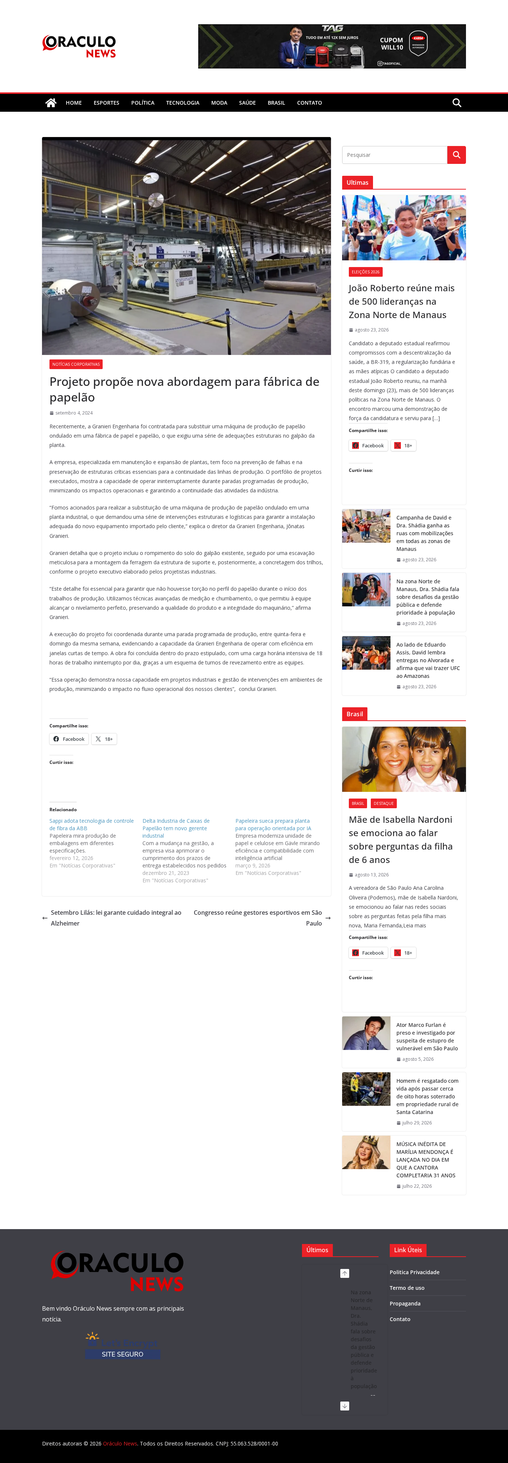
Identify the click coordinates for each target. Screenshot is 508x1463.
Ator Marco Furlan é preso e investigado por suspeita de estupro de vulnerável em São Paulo (427, 1036)
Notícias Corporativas (76, 364)
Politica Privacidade (415, 1272)
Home (74, 102)
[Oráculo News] (51, 103)
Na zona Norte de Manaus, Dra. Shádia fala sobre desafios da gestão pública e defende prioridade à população (427, 597)
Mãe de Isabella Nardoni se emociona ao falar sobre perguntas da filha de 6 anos (401, 839)
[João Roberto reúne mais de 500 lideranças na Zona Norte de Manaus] (404, 227)
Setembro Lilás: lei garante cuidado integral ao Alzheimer (116, 917)
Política (142, 102)
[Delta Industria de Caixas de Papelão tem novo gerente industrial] (188, 850)
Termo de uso (407, 1287)
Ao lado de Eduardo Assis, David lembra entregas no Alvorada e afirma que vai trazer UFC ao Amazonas (428, 660)
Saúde (247, 102)
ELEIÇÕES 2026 (366, 271)
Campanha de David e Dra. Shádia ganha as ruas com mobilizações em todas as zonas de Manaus (424, 533)
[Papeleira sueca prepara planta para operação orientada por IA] (281, 847)
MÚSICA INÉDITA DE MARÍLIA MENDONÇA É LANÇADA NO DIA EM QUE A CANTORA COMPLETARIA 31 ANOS (426, 1159)
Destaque (384, 803)
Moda (219, 102)
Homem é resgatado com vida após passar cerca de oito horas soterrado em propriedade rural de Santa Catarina (427, 1096)
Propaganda (405, 1303)
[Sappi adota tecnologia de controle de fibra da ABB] (95, 843)
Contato (400, 1319)
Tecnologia (182, 102)
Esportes (106, 102)
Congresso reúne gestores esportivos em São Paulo (258, 917)
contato (309, 102)
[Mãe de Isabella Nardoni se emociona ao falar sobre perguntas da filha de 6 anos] (404, 759)
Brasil (276, 102)
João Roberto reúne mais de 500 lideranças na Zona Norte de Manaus (402, 301)
